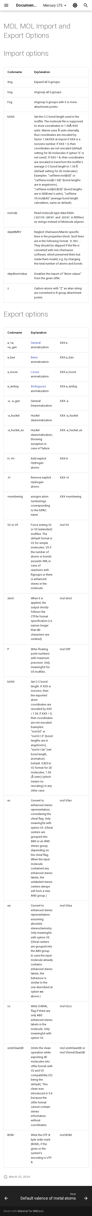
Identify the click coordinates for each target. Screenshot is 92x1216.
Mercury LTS (53, 5)
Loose (35, 372)
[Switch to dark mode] (75, 5)
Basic (34, 357)
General (36, 342)
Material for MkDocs (31, 1211)
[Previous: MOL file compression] (6, 1197)
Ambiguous (38, 386)
